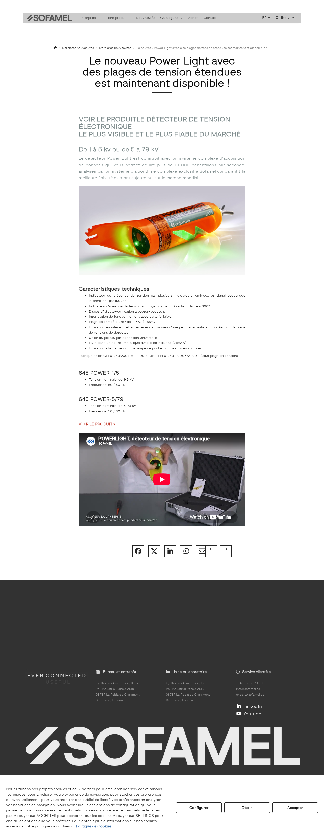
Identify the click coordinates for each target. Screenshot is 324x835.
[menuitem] (90, 18)
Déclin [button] (247, 808)
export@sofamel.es (250, 694)
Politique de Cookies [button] (93, 826)
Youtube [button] (251, 713)
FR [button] (265, 17)
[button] (48, 18)
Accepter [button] (295, 808)
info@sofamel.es (248, 689)
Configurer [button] (199, 808)
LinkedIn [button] (252, 706)
